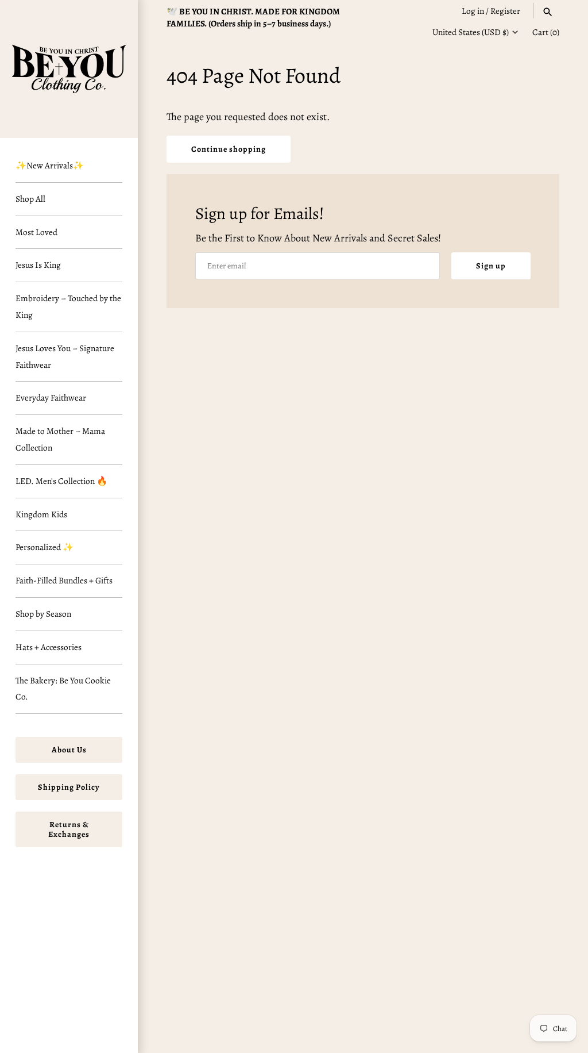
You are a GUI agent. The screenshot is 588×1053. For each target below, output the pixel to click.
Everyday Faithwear (51, 397)
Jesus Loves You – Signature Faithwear (65, 356)
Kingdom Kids (41, 514)
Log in (473, 11)
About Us (69, 749)
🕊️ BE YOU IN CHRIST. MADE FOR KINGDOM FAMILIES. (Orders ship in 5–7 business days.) (253, 17)
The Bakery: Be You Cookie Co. (63, 688)
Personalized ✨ (45, 547)
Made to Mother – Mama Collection (60, 439)
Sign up (491, 265)
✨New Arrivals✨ (50, 165)
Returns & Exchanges (69, 829)
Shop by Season (43, 614)
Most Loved (36, 232)
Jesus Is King (38, 265)
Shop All (30, 199)
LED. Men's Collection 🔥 (61, 481)
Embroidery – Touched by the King (68, 306)
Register (505, 11)
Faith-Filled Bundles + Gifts (64, 580)
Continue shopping (228, 149)
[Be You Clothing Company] (69, 69)
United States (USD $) (470, 32)
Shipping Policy (69, 787)
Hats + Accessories (49, 647)
